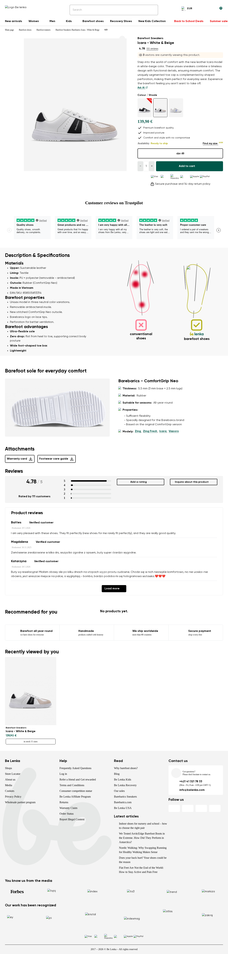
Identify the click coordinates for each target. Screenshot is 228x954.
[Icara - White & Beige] (160, 107)
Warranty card (17, 458)
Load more (112, 588)
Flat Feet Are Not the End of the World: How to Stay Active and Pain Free (141, 869)
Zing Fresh (150, 431)
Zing (138, 431)
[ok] (153, 10)
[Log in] (211, 9)
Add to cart (187, 166)
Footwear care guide (53, 458)
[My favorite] (202, 9)
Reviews (14, 471)
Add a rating (138, 482)
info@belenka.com (192, 790)
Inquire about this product (192, 482)
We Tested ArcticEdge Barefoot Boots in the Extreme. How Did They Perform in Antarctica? (142, 838)
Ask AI (141, 87)
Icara (163, 431)
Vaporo (174, 431)
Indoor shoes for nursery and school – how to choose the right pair (143, 825)
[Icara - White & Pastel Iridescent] (176, 107)
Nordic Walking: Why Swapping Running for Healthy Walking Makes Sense (143, 850)
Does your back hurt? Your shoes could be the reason (143, 860)
